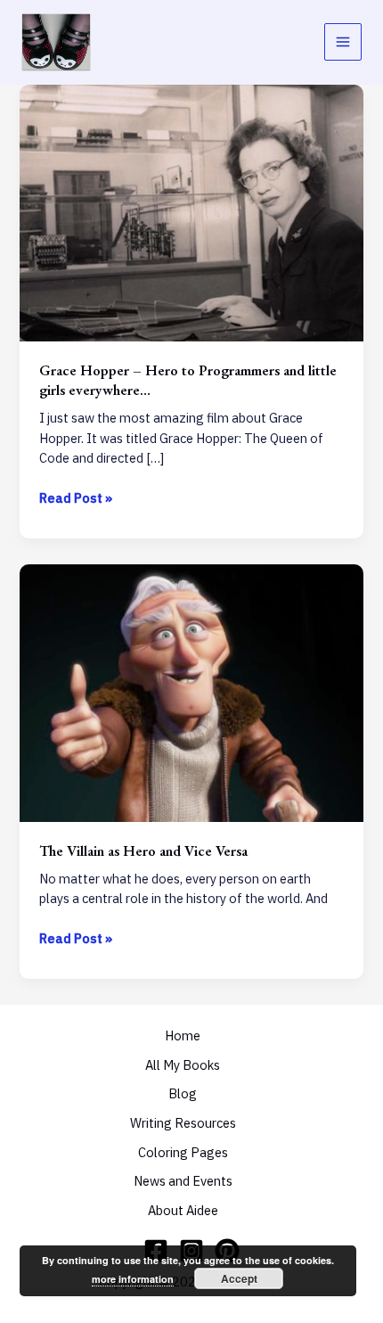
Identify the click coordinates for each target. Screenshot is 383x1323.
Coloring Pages (183, 1152)
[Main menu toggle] (343, 42)
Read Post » (75, 499)
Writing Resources (183, 1122)
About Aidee (183, 1210)
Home (182, 1035)
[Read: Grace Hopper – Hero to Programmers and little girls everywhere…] (191, 211)
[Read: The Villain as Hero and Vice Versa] (191, 691)
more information (133, 1279)
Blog (182, 1093)
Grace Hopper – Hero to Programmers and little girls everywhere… (188, 379)
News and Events (183, 1180)
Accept (239, 1278)
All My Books (182, 1064)
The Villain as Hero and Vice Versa (143, 850)
